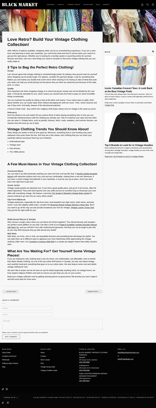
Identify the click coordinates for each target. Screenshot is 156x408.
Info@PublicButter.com (126, 359)
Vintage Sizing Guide (48, 367)
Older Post (10, 291)
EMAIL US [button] (121, 349)
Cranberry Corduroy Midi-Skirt (42, 242)
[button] (50, 4)
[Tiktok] (3, 389)
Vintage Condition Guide (49, 370)
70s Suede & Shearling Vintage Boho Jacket (70, 193)
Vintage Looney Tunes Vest (82, 207)
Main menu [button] (7, 349)
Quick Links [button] (46, 349)
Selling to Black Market (10, 363)
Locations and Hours (9, 356)
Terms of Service (108, 397)
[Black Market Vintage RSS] (153, 51)
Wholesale (5, 360)
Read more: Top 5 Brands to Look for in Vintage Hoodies (124, 156)
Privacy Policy (65, 397)
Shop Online (6, 352)
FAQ (42, 363)
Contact (43, 356)
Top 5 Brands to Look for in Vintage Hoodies (129, 145)
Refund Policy (79, 397)
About (43, 352)
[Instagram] (7, 389)
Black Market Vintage (44, 397)
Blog (3, 367)
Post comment (11, 337)
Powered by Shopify (145, 397)
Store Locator (45, 360)
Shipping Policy (93, 397)
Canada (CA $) (10, 397)
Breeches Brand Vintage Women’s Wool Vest (70, 205)
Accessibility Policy (126, 397)
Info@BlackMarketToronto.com (128, 352)
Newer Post (94, 291)
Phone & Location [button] (87, 349)
